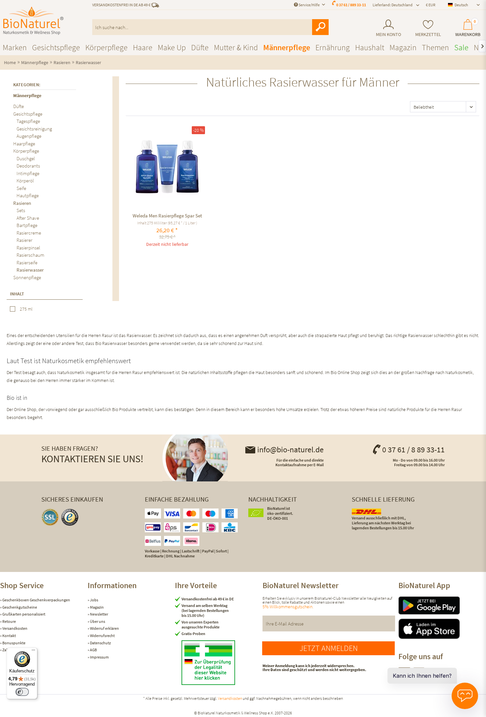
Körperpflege (26, 151)
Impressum (99, 657)
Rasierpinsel (28, 248)
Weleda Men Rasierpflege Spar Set (167, 215)
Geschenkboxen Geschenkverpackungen (36, 599)
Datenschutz (100, 642)
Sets (21, 210)
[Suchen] (320, 27)
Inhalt (17, 294)
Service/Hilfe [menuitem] (309, 4)
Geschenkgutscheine (19, 607)
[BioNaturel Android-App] (442, 605)
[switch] (22, 692)
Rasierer (24, 240)
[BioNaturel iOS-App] (442, 629)
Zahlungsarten (14, 649)
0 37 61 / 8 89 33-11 (413, 449)
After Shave (28, 218)
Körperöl (25, 180)
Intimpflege (28, 173)
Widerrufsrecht (102, 635)
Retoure (9, 621)
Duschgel (26, 158)
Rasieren (22, 203)
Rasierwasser (30, 270)
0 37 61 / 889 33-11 (351, 4)
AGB (93, 649)
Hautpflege (28, 195)
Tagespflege (28, 121)
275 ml (26, 309)
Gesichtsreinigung (34, 129)
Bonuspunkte (13, 642)
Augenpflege (29, 136)
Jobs (93, 599)
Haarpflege (24, 143)
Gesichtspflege (27, 114)
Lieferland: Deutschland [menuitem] (393, 4)
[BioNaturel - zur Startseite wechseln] (33, 21)
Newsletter (98, 614)
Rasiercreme (29, 233)
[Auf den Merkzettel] (138, 130)
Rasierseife (27, 262)
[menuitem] (388, 28)
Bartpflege (27, 225)
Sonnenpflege (27, 277)
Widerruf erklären (104, 628)
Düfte (18, 106)
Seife (21, 188)
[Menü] (33, 652)
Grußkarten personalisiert (23, 614)
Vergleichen (131, 130)
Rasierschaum (30, 255)
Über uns (97, 621)
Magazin (96, 607)
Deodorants (28, 166)
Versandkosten (14, 628)
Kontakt (9, 635)
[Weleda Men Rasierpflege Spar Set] (167, 165)
